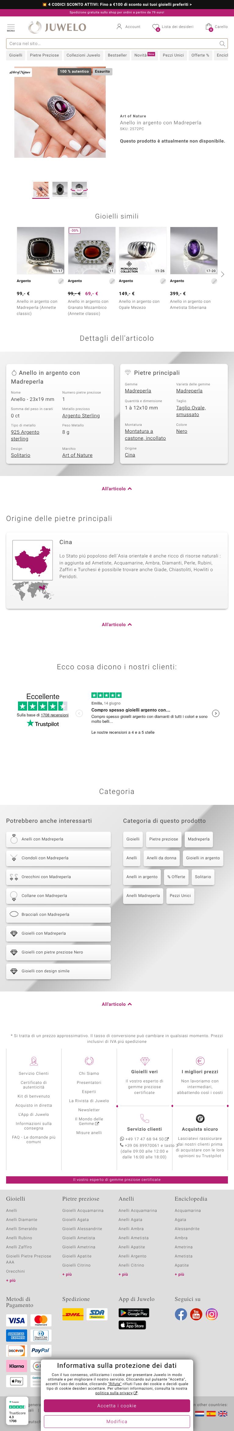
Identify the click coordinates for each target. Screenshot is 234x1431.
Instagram (212, 1314)
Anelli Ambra (131, 1229)
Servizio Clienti (34, 1074)
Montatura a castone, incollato (145, 435)
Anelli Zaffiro (19, 1247)
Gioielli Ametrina (79, 1247)
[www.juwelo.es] (211, 1413)
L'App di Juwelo (34, 1115)
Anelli (131, 858)
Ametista (184, 1256)
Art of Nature (77, 455)
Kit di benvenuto (34, 1096)
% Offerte (176, 877)
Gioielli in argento (203, 858)
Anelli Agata (131, 1220)
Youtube (196, 1314)
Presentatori (89, 1083)
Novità (144, 55)
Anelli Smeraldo (21, 1229)
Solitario (20, 455)
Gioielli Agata (75, 1220)
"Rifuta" (115, 1384)
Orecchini (15, 1271)
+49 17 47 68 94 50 (145, 1139)
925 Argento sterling (25, 436)
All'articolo (114, 489)
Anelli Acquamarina (138, 1211)
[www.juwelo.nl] (199, 1413)
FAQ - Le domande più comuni (33, 1140)
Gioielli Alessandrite (82, 1229)
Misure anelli (89, 1133)
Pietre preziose (163, 839)
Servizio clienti (144, 1129)
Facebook (181, 1314)
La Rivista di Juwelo (89, 1101)
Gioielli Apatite (77, 1256)
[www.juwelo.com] (222, 1413)
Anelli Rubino (19, 1238)
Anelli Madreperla (143, 896)
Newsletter (89, 1110)
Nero (182, 431)
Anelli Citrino (131, 1265)
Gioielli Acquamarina (83, 1211)
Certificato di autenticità (34, 1085)
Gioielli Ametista (78, 1238)
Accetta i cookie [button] (117, 1406)
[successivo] (222, 274)
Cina (130, 455)
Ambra (181, 1238)
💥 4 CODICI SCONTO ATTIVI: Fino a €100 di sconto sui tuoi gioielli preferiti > (117, 4)
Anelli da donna (161, 858)
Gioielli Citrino (76, 1265)
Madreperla (138, 391)
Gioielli (15, 55)
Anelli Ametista (134, 1238)
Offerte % (200, 55)
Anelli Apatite (132, 1247)
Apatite (182, 1265)
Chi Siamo (89, 1074)
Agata (180, 1220)
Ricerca (223, 44)
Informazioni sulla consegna (34, 1126)
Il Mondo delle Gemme (89, 1121)
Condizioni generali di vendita (35, 1405)
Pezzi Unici (173, 55)
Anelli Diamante (21, 1220)
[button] (10, 27)
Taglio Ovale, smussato (191, 411)
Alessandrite (187, 1229)
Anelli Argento (133, 1256)
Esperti (89, 1092)
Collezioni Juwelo (83, 55)
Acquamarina (188, 1211)
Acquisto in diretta (33, 1106)
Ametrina (184, 1247)
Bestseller (117, 55)
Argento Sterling (81, 415)
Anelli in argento (142, 877)
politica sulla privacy (114, 1393)
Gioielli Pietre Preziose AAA (28, 1259)
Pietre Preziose (44, 55)
